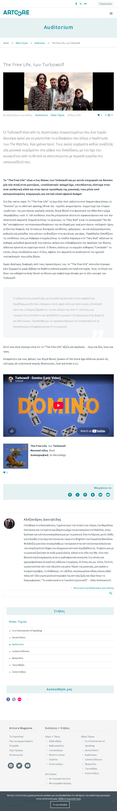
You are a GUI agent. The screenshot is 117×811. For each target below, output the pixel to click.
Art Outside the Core (59, 778)
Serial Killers (18, 637)
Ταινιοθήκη (18, 664)
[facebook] (8, 700)
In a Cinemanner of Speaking (27, 630)
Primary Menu (111, 13)
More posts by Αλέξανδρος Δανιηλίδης (94, 587)
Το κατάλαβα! (60, 804)
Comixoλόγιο (56, 750)
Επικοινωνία (106, 3)
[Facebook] (76, 4)
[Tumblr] (93, 495)
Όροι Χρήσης (16, 750)
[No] (113, 801)
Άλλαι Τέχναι (57, 115)
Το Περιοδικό (16, 736)
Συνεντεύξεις (19, 671)
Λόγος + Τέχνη (52, 736)
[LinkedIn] (100, 495)
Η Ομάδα (14, 745)
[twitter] (14, 700)
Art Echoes (51, 774)
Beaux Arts (17, 658)
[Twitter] (80, 4)
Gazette (53, 759)
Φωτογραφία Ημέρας (60, 783)
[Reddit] (108, 495)
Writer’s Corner (57, 754)
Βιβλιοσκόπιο (56, 745)
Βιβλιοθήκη (55, 741)
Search (110, 593)
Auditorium (41, 115)
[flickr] (19, 700)
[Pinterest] (85, 495)
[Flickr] (85, 4)
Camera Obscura (20, 651)
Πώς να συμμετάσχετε (21, 741)
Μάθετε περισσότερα (69, 798)
